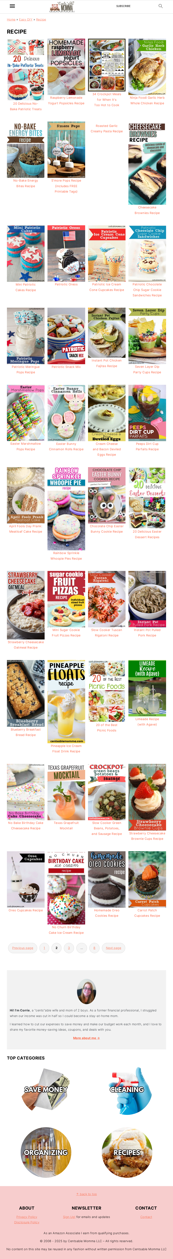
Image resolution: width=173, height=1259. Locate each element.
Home (11, 19)
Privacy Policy (26, 1217)
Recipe (41, 19)
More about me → (86, 1038)
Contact (146, 1217)
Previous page (22, 948)
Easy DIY (25, 19)
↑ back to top (86, 1194)
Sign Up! (69, 1217)
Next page (113, 948)
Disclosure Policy (27, 1222)
